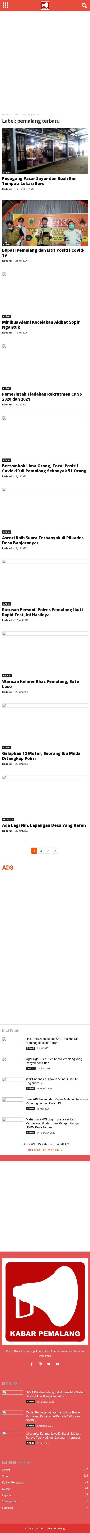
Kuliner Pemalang (12, 1482)
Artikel (6, 172)
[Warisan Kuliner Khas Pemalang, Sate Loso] (45, 654)
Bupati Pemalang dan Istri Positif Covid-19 (43, 252)
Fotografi (8, 819)
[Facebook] (32, 1364)
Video (5, 1476)
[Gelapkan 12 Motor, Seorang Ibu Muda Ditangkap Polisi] (45, 726)
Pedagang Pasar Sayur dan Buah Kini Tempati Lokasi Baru (39, 181)
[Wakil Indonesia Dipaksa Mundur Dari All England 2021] (12, 1085)
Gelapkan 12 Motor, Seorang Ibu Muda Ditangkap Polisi (41, 756)
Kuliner (7, 675)
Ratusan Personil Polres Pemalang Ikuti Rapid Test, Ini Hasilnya (42, 612)
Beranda (6, 114)
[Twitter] (49, 1364)
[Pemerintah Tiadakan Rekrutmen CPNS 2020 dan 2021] (45, 367)
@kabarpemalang (45, 1150)
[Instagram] (41, 1364)
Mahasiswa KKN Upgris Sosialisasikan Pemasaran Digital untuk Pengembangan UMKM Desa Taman (53, 1123)
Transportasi (9, 1501)
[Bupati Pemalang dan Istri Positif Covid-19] (45, 223)
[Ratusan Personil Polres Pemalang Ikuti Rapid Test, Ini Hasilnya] (45, 583)
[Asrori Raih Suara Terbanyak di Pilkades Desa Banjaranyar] (45, 511)
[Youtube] (58, 1364)
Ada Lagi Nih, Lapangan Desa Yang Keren (44, 825)
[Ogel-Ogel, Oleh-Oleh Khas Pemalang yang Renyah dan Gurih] (12, 1065)
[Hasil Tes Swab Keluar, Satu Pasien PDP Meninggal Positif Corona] (12, 1045)
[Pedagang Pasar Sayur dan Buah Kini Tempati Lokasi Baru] (45, 151)
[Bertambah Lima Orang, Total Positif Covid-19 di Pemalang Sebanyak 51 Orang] (45, 439)
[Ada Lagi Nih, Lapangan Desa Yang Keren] (45, 798)
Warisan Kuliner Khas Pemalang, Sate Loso (40, 684)
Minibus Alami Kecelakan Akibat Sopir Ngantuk (41, 324)
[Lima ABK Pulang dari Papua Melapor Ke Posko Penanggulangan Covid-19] (12, 1105)
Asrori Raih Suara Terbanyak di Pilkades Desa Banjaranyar (43, 540)
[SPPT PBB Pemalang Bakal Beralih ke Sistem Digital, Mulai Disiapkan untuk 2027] (12, 1398)
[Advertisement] (45, 60)
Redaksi (7, 188)
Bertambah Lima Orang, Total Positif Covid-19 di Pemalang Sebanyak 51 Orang (44, 468)
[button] (83, 5)
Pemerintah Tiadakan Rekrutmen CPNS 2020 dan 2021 (42, 396)
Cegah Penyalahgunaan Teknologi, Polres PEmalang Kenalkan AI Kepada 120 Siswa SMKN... (53, 1416)
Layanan (7, 1495)
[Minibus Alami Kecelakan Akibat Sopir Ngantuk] (45, 295)
